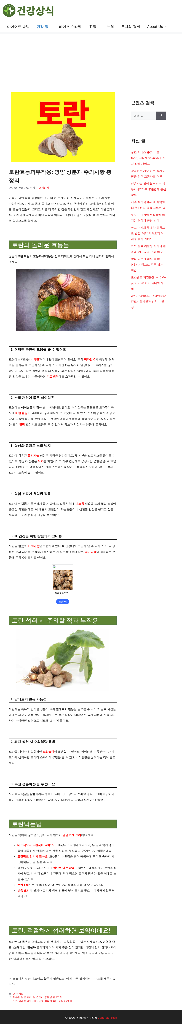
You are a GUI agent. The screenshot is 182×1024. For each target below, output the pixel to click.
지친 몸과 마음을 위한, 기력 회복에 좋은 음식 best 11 (42, 1000)
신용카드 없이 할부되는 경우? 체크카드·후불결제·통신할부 (148, 189)
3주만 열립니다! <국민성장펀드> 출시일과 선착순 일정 (148, 301)
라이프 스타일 (70, 27)
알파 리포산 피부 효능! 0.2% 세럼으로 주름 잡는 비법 (147, 264)
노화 (110, 27)
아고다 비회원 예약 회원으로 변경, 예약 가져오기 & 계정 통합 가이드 (148, 233)
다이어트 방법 (18, 27)
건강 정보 (44, 27)
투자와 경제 (130, 27)
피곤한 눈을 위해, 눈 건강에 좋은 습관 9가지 (37, 997)
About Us (155, 27)
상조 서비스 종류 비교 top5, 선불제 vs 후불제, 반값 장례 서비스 (148, 157)
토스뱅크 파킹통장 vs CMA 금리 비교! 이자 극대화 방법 (148, 282)
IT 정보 (94, 27)
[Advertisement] (91, 58)
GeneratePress (107, 1017)
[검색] (161, 116)
